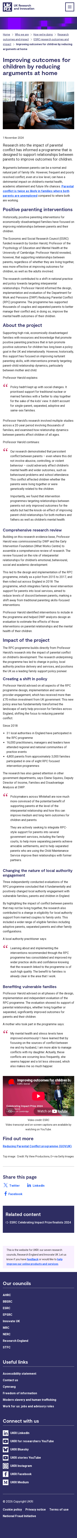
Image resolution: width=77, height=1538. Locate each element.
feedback (32, 1259)
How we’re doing (43, 34)
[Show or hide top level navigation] (69, 6)
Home (6, 34)
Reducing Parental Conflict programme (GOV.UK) (37, 1146)
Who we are (22, 34)
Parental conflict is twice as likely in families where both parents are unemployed (38, 191)
